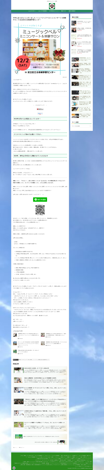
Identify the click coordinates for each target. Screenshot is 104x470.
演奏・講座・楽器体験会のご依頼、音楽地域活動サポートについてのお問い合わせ (36, 464)
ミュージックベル (35, 359)
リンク (70, 464)
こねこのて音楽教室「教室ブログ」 (85, 455)
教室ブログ (16, 359)
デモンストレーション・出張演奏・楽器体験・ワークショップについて (45, 463)
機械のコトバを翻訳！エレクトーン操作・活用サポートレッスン (79, 457)
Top (22, 455)
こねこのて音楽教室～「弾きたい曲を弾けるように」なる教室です (64, 455)
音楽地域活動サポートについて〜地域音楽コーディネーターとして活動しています (76, 463)
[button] (90, 126)
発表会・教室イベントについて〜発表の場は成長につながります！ (36, 461)
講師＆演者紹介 (64, 464)
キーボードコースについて (87, 458)
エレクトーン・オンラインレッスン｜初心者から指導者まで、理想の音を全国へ (51, 460)
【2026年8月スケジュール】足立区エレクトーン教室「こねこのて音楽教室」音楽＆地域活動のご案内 (84, 50)
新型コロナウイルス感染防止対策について (23, 463)
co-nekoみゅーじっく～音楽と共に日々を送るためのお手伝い (61, 461)
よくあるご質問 (89, 461)
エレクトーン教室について (61, 457)
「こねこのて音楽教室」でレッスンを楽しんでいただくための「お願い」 (41, 457)
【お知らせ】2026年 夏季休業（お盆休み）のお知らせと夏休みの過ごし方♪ (84, 36)
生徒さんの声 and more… (80, 461)
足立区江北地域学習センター (44, 359)
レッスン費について (80, 466)
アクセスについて (56, 464)
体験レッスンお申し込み (28, 455)
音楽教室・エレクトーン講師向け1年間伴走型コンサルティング (80, 460)
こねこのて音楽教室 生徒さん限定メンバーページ (82, 464)
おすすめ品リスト (88, 466)
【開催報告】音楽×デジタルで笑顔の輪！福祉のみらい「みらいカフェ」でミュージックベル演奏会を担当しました (28, 335)
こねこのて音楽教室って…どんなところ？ (42, 455)
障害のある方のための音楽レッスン (44, 458)
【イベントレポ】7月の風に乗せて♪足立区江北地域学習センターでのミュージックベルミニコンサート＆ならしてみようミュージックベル (28, 344)
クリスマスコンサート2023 (25, 359)
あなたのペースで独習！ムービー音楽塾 (72, 458)
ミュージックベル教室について (58, 458)
